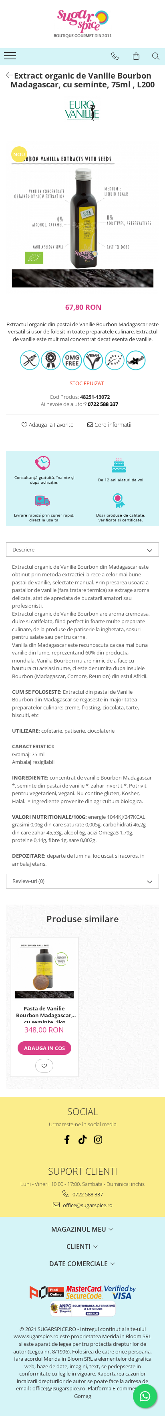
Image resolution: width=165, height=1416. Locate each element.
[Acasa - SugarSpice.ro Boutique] (82, 24)
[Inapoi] (6, 75)
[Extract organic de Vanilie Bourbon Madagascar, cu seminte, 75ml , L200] (82, 217)
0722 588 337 (87, 1194)
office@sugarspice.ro (87, 1205)
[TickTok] (83, 1140)
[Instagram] (98, 1140)
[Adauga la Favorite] (44, 1066)
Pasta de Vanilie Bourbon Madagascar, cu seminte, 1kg (44, 1014)
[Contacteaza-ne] (115, 56)
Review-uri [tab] (28, 881)
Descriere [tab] (23, 549)
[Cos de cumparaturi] (136, 56)
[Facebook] (67, 1140)
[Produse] (11, 58)
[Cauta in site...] (156, 56)
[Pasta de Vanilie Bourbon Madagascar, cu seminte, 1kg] (44, 969)
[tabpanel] (82, 217)
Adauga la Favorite (50, 424)
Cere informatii (112, 424)
